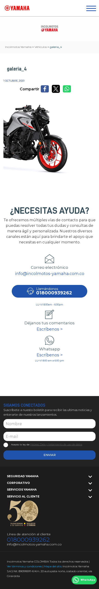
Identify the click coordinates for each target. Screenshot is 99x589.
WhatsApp (88, 580)
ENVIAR (50, 455)
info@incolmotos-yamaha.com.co (49, 273)
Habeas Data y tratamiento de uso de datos (56, 444)
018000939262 (28, 540)
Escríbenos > (50, 329)
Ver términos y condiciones (24, 566)
